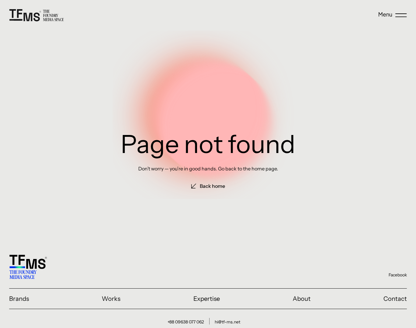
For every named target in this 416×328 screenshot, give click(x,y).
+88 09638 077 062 (185, 322)
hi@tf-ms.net (227, 322)
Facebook (398, 275)
